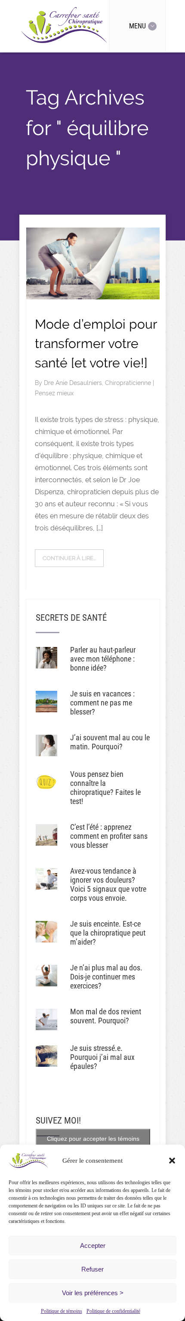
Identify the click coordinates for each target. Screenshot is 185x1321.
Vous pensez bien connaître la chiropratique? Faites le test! (105, 788)
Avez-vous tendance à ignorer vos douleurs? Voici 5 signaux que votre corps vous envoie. (108, 884)
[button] (172, 1160)
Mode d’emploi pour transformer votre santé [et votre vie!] (96, 343)
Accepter (92, 1245)
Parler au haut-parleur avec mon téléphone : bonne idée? (103, 658)
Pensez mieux (54, 393)
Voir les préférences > (92, 1292)
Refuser (92, 1269)
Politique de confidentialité (113, 1311)
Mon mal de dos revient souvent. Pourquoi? (105, 1016)
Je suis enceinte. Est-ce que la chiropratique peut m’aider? (107, 932)
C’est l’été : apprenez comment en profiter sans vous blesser (109, 836)
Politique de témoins (61, 1311)
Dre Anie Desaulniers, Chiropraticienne (98, 382)
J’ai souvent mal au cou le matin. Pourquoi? (110, 742)
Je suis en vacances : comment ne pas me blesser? (102, 702)
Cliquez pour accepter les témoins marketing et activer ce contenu (93, 1143)
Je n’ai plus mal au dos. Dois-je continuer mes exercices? (106, 976)
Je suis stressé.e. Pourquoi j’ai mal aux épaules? (102, 1057)
